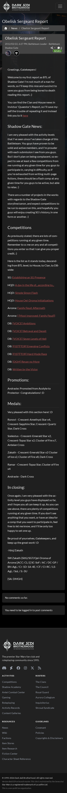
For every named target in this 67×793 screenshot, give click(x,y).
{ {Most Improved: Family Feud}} (36, 315)
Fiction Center (10, 753)
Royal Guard (42, 692)
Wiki (4, 732)
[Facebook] (18, 667)
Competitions (9, 681)
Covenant (41, 727)
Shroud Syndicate (45, 707)
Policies (40, 732)
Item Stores (8, 743)
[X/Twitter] (32, 667)
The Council (42, 687)
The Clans (41, 681)
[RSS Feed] (39, 667)
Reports (57, 51)
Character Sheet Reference (16, 758)
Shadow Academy (11, 687)
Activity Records (11, 707)
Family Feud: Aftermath (31, 308)
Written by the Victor (25, 369)
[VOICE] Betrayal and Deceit (29, 331)
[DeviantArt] (11, 667)
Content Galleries (11, 713)
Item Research (9, 748)
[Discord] (4, 667)
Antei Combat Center (13, 692)
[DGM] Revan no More (26, 361)
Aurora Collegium (45, 697)
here (25, 115)
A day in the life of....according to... (34, 285)
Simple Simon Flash (26, 292)
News (5, 727)
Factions (6, 738)
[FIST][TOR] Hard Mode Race (30, 353)
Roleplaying (8, 702)
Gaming (6, 697)
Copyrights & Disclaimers (49, 738)
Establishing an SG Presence (28, 277)
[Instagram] (25, 667)
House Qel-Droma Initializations (34, 300)
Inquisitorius (42, 702)
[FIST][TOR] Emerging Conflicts (31, 346)
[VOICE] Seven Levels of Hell (29, 338)
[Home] (5, 28)
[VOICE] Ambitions (24, 323)
